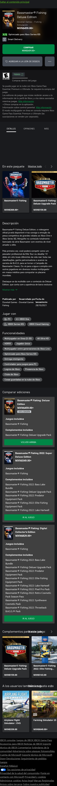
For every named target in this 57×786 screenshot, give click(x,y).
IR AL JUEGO (28, 517)
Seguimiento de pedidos (34, 758)
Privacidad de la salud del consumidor (20, 773)
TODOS (17, 74)
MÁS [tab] (46, 128)
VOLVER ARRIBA (28, 442)
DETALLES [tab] (11, 128)
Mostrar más (8, 289)
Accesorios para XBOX (12, 743)
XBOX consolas (8, 740)
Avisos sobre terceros (11, 784)
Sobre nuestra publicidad (36, 784)
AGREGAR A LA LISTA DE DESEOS (24, 61)
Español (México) (9, 765)
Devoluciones (13, 758)
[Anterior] (45, 166)
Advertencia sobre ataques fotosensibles (33, 751)
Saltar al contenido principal (14, 1)
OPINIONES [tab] (29, 128)
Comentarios (24, 747)
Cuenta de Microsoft (10, 754)
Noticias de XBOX (33, 743)
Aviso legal (27, 780)
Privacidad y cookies (35, 776)
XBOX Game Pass (43, 740)
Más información (26, 101)
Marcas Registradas (44, 780)
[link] (15, 192)
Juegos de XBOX (25, 740)
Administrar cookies (10, 780)
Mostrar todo (35, 166)
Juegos (3, 762)
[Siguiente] (51, 166)
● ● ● (49, 61)
